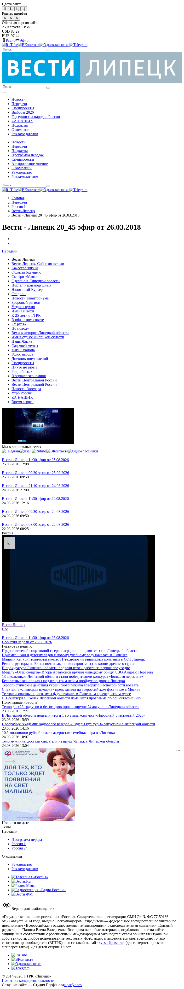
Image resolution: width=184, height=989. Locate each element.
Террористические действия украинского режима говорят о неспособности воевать (70, 685)
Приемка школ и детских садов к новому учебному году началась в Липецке (64, 655)
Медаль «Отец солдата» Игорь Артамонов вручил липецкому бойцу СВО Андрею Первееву (78, 672)
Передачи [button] (9, 251)
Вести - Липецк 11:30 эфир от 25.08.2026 (35, 460)
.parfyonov (73, 985)
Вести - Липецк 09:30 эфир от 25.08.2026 (35, 473)
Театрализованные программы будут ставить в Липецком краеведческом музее (66, 694)
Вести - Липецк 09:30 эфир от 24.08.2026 (35, 511)
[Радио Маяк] (23, 886)
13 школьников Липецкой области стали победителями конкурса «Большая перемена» (72, 676)
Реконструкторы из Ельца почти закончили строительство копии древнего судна (68, 663)
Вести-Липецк (23, 211)
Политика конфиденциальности (28, 980)
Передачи (19, 202)
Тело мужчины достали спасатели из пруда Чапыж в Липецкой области (60, 741)
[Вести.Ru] (21, 881)
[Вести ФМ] (22, 894)
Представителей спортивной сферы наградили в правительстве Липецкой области (70, 651)
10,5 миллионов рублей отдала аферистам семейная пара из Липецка (58, 733)
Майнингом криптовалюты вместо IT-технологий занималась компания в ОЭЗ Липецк (73, 659)
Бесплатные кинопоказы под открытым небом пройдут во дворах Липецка (63, 681)
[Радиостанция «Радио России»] (39, 890)
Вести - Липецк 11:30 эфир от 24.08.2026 (35, 499)
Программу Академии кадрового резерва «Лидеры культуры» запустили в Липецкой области (78, 724)
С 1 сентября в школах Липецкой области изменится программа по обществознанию (71, 698)
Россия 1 (19, 207)
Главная (18, 198)
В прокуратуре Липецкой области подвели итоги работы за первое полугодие (66, 668)
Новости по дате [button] (15, 823)
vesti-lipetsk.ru (112, 943)
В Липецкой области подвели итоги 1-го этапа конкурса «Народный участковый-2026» (73, 715)
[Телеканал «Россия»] (30, 877)
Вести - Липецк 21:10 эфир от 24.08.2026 (35, 486)
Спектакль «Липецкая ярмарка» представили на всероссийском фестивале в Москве (71, 689)
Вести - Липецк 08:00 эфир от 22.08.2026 (35, 524)
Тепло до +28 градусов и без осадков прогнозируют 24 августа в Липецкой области (70, 707)
